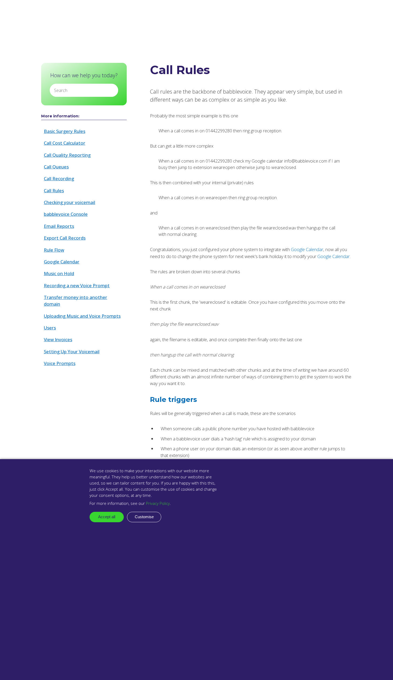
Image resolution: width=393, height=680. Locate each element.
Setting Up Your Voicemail (71, 351)
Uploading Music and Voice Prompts (82, 316)
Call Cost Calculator (64, 143)
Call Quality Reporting (67, 155)
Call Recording (59, 178)
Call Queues (56, 167)
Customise (144, 516)
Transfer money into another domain (75, 300)
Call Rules (54, 190)
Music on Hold (59, 273)
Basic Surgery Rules (64, 131)
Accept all (106, 516)
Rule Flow (54, 250)
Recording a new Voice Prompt (77, 285)
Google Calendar (61, 262)
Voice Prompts (59, 363)
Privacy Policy (158, 503)
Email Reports (59, 226)
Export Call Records (65, 238)
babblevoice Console (66, 214)
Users (50, 328)
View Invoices (58, 339)
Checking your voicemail (69, 202)
